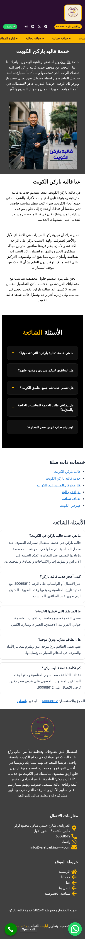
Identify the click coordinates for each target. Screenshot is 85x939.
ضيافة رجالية (71, 492)
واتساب (22, 701)
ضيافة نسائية (71, 499)
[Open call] (11, 929)
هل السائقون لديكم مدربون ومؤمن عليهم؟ (45, 370)
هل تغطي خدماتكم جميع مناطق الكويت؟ (46, 388)
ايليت (44, 926)
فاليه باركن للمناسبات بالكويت (58, 485)
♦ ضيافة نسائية (58, 38)
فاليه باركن (62, 62)
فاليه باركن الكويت (62, 192)
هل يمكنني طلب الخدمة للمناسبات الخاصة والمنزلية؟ (45, 407)
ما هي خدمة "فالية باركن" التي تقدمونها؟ (46, 353)
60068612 (50, 701)
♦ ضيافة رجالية (32, 38)
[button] (75, 929)
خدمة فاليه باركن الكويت (63, 478)
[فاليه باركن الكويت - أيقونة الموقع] (73, 12)
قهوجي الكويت (70, 506)
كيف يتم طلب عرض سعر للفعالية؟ (50, 427)
